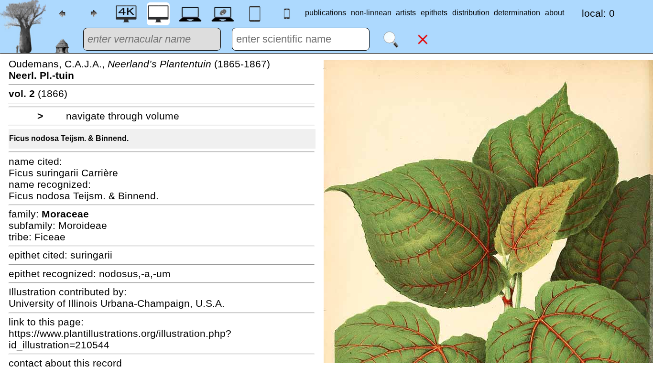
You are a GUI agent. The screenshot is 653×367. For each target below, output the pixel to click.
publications (325, 13)
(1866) (38, 93)
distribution (471, 13)
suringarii (91, 254)
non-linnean (371, 13)
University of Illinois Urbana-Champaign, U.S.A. (117, 303)
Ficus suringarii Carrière (63, 172)
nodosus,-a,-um (135, 273)
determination (517, 13)
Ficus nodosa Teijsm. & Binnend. (69, 138)
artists (406, 13)
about (554, 13)
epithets (434, 13)
